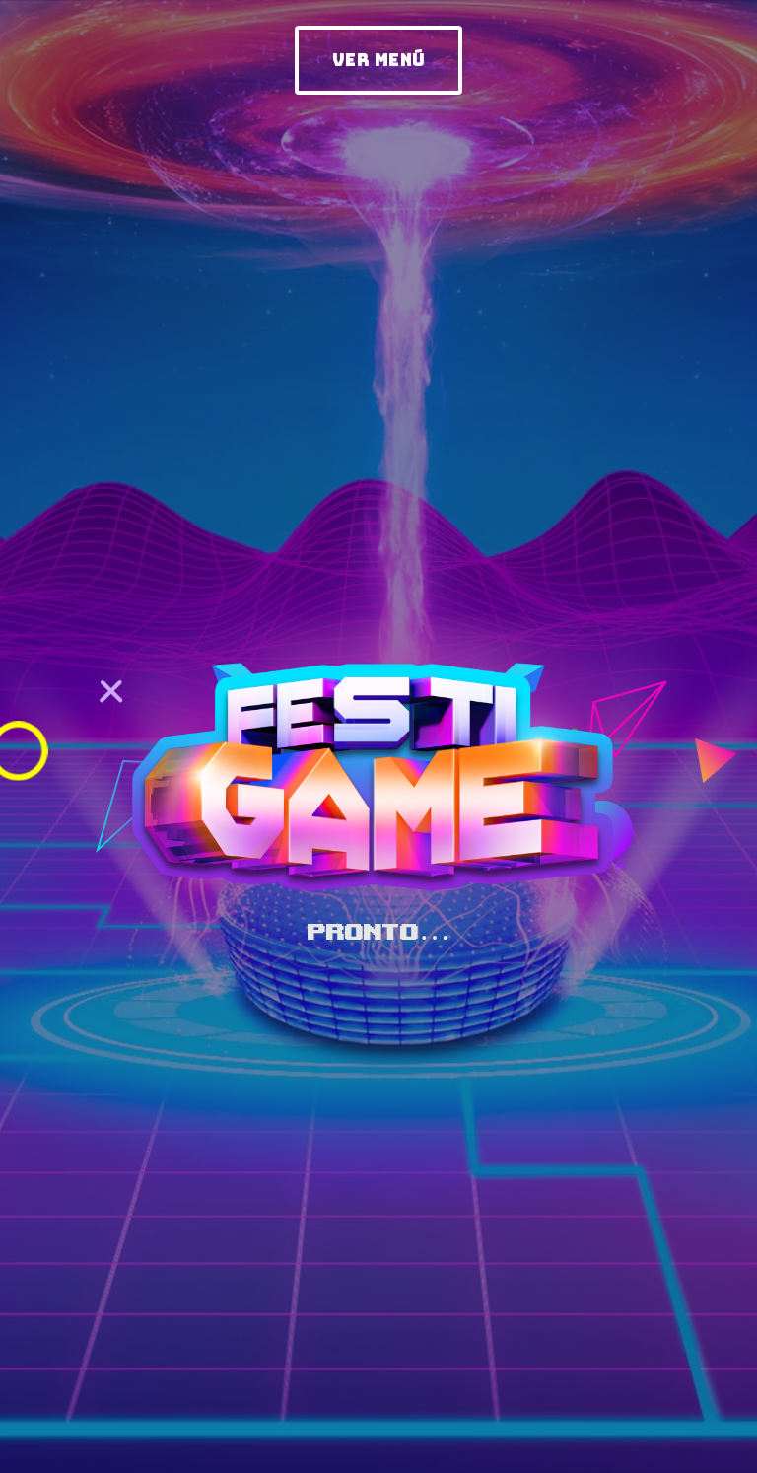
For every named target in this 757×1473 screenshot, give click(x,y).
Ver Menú (379, 60)
